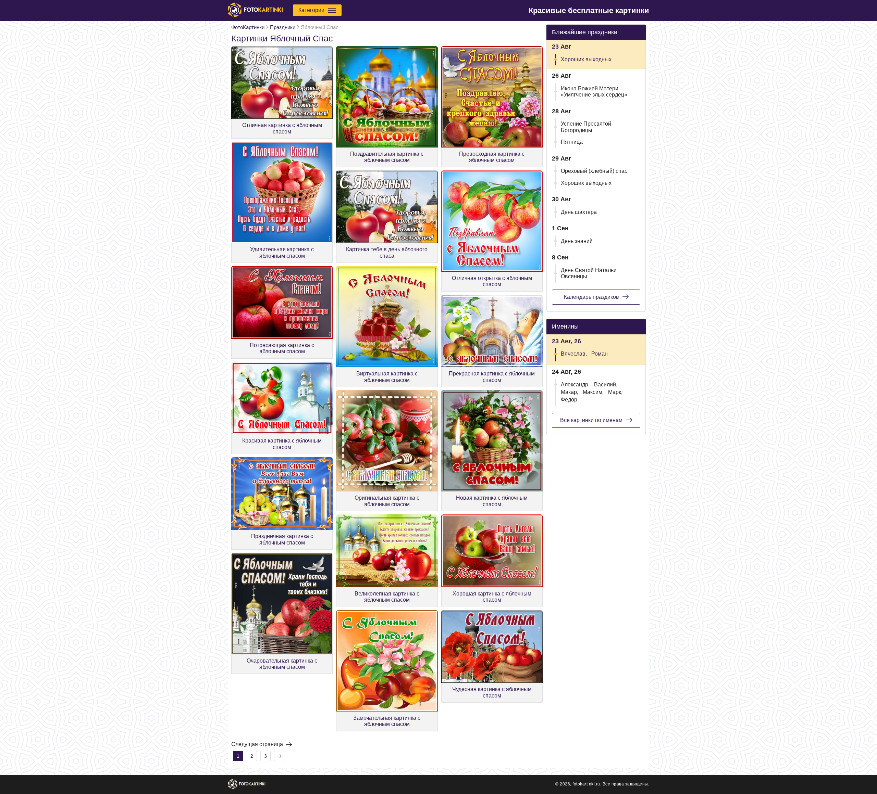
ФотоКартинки (247, 27)
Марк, (615, 392)
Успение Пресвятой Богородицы (586, 127)
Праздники (282, 27)
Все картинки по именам (591, 420)
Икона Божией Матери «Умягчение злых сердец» (594, 92)
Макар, (569, 392)
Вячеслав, (574, 354)
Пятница (572, 142)
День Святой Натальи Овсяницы (589, 273)
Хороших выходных (586, 59)
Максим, (593, 392)
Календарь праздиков (591, 297)
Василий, (605, 384)
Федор (569, 399)
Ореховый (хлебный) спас (594, 171)
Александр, (575, 384)
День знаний (577, 241)
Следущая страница (257, 744)
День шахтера (579, 212)
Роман (599, 354)
